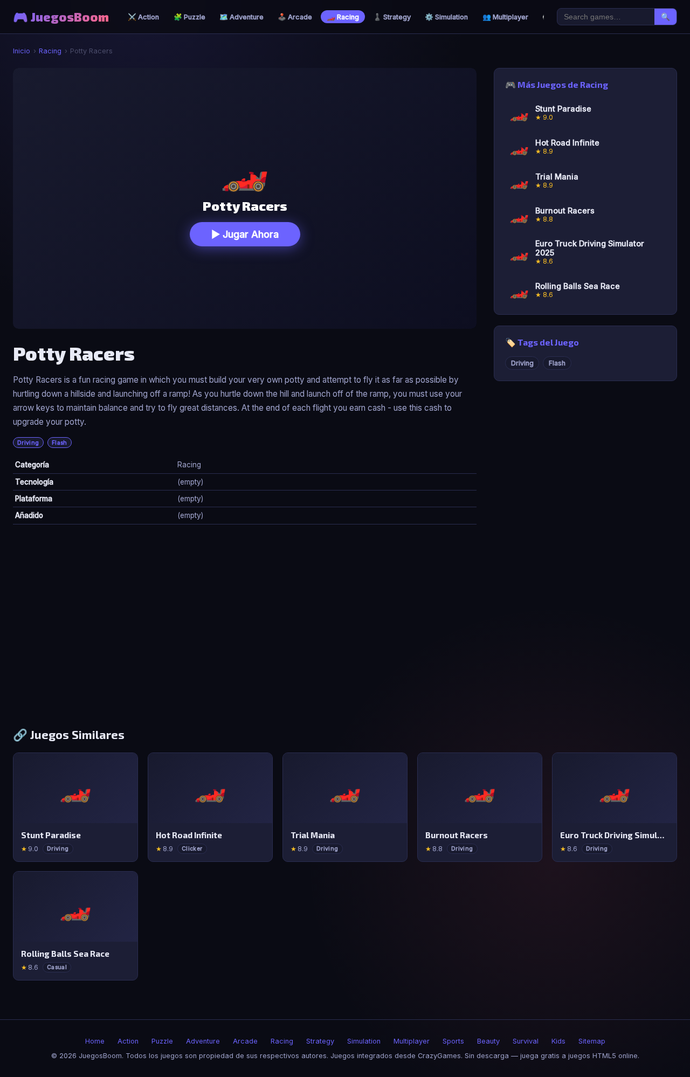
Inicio (21, 51)
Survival (526, 1041)
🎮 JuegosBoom (61, 17)
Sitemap (591, 1041)
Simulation (364, 1041)
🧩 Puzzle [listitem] (189, 17)
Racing (50, 51)
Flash (59, 442)
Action (128, 1041)
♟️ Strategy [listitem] (392, 17)
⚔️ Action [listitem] (143, 17)
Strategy (320, 1041)
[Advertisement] (345, 630)
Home (95, 1041)
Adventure (203, 1041)
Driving (28, 442)
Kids (558, 1041)
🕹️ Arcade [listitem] (295, 17)
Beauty (488, 1041)
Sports (453, 1041)
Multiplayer (412, 1041)
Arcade (245, 1041)
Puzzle (162, 1041)
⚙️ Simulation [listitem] (446, 17)
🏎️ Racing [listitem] (343, 17)
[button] (245, 198)
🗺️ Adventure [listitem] (241, 17)
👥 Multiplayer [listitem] (505, 17)
